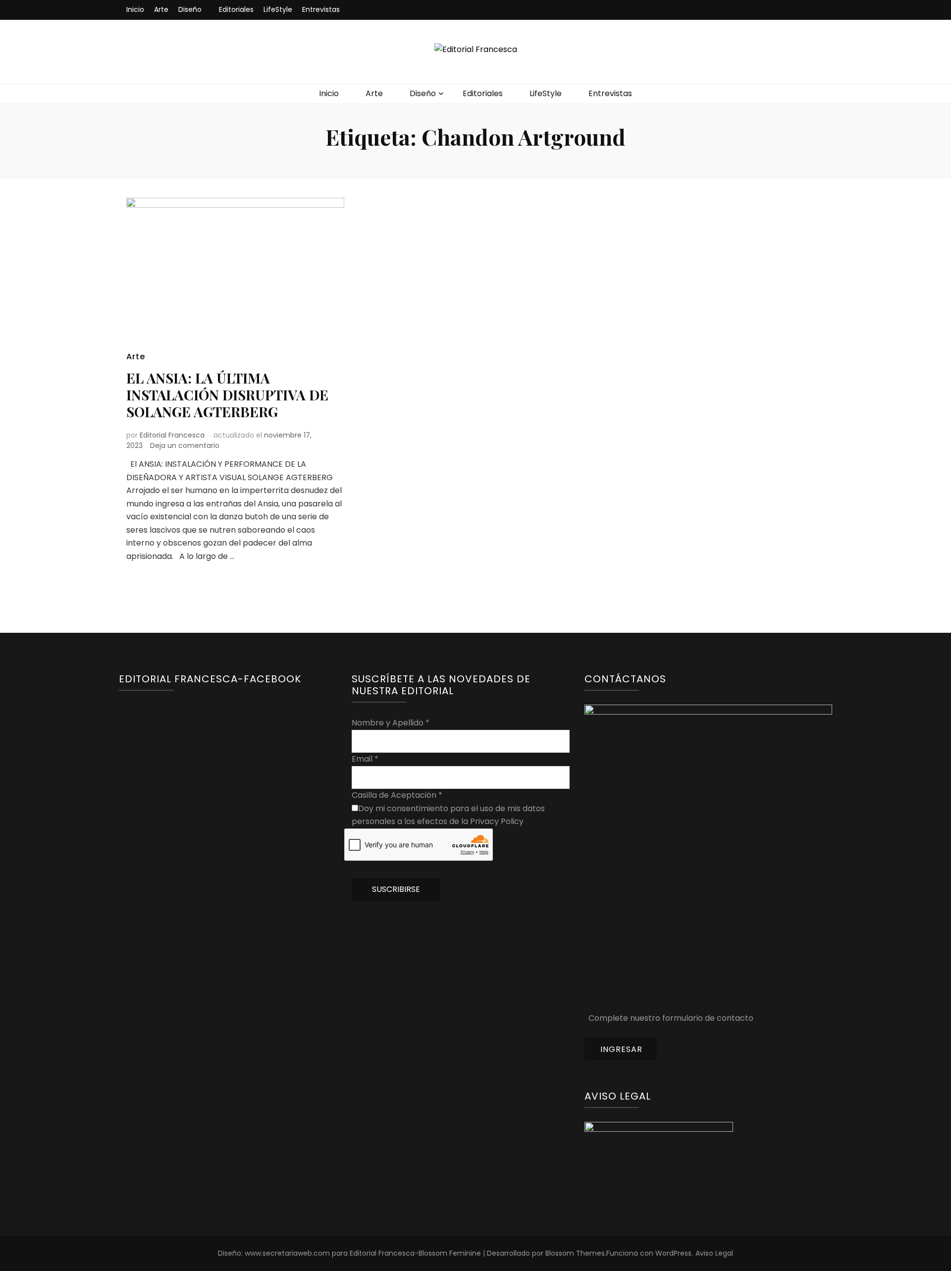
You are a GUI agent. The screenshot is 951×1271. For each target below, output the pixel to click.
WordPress (673, 1253)
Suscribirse (396, 889)
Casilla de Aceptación (397, 795)
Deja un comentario (184, 445)
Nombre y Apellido (390, 722)
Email (365, 759)
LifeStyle (278, 9)
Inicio (135, 9)
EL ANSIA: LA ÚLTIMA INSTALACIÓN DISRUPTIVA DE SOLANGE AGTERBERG (227, 395)
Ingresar (621, 1049)
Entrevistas (321, 9)
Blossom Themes (575, 1253)
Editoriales (236, 9)
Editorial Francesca (172, 435)
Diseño (190, 9)
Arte (161, 9)
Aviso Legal (714, 1253)
